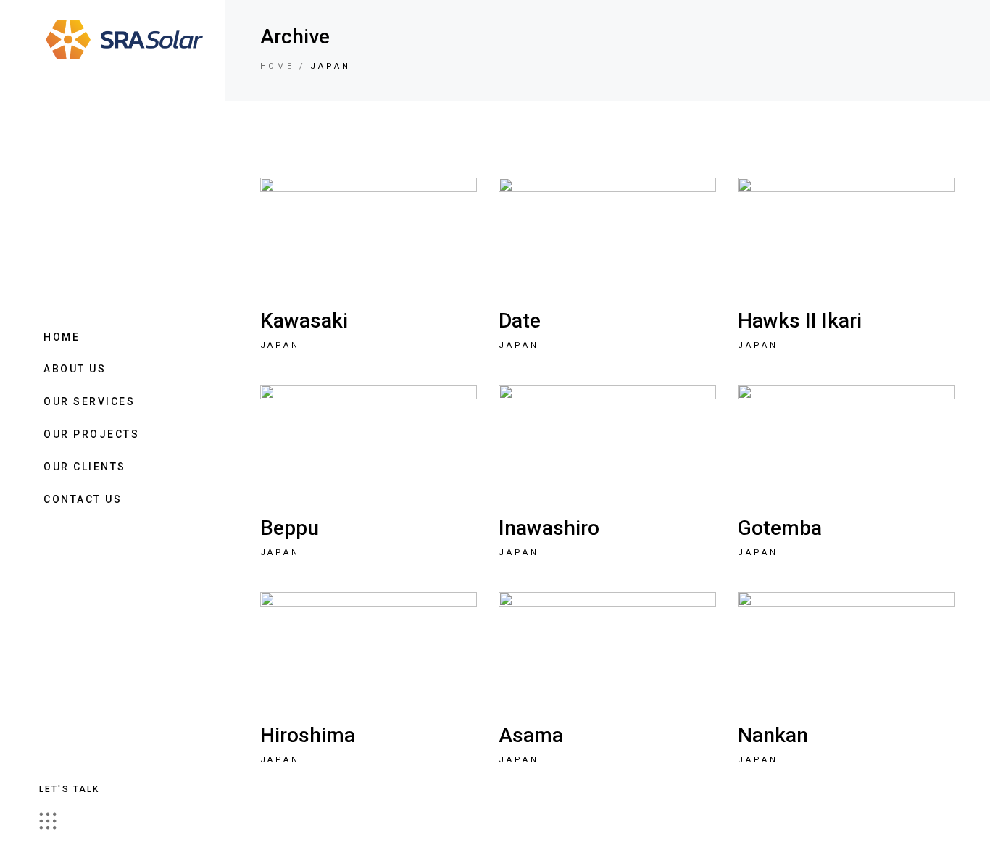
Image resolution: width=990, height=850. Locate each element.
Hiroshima (307, 735)
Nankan (773, 735)
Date (520, 321)
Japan (280, 345)
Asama (531, 735)
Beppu (289, 528)
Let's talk (69, 789)
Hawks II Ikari (800, 321)
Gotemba (780, 528)
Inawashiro (549, 528)
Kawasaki (304, 321)
